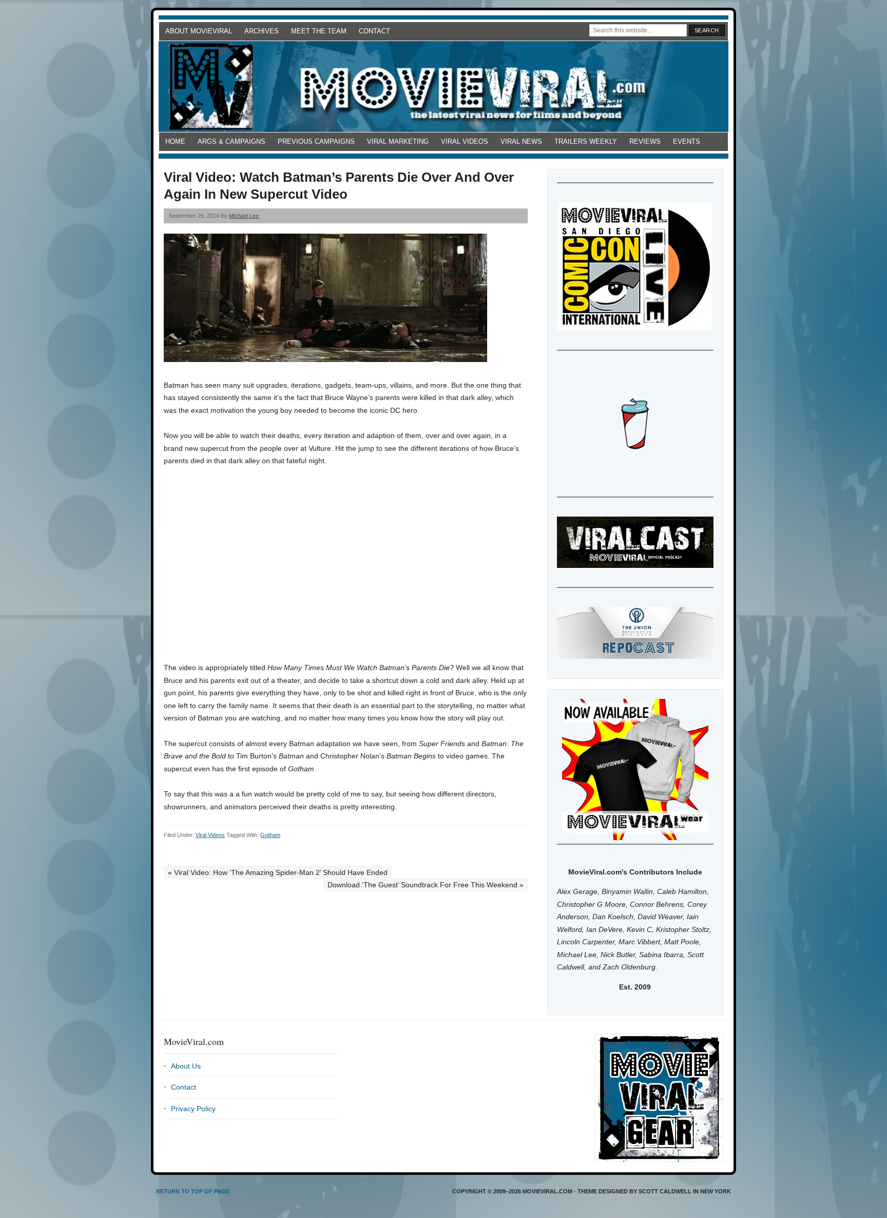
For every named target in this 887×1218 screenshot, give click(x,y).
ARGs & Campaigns (231, 141)
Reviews (645, 141)
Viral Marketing (398, 141)
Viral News (521, 141)
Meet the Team (318, 31)
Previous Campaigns (316, 141)
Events (686, 141)
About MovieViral (198, 31)
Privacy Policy (193, 1109)
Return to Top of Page (192, 1191)
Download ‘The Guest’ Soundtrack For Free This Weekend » (425, 885)
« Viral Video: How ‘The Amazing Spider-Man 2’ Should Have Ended (278, 872)
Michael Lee (244, 216)
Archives (261, 31)
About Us (186, 1066)
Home (175, 141)
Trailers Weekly (585, 141)
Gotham (270, 835)
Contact (374, 31)
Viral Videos (464, 141)
